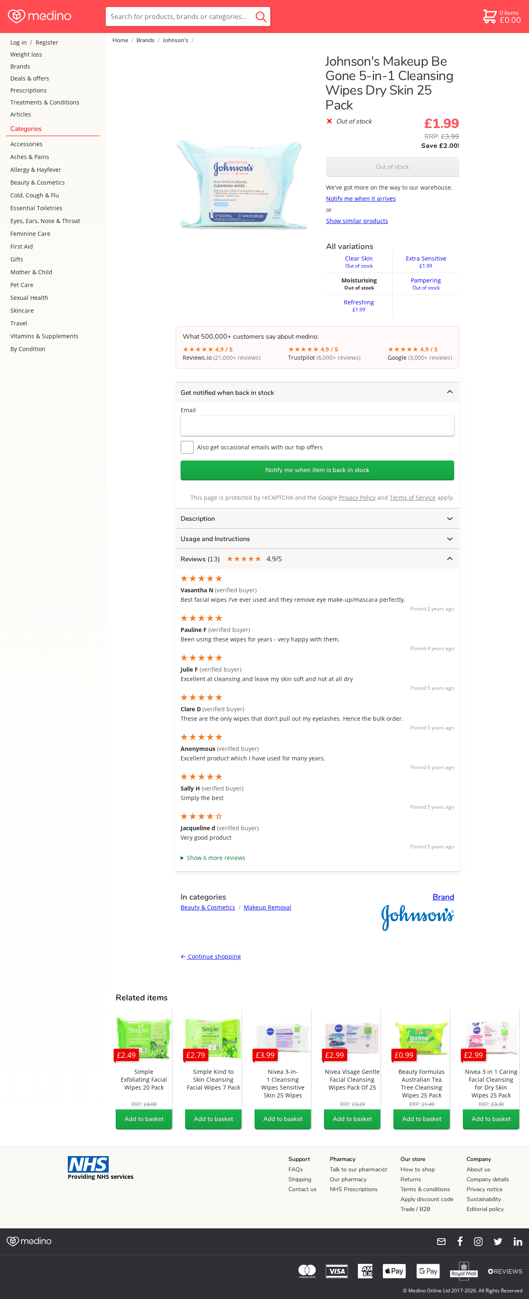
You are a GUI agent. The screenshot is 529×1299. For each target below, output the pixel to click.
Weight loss (26, 54)
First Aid (21, 246)
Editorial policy (485, 1209)
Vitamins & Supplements (44, 336)
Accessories (26, 144)
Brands (20, 66)
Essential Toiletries (36, 208)
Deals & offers (29, 78)
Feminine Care (30, 233)
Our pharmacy (348, 1179)
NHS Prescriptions (354, 1189)
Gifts (16, 259)
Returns (410, 1179)
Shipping (299, 1179)
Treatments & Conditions (44, 102)
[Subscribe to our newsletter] (438, 1241)
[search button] (261, 16)
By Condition (27, 349)
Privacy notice (485, 1189)
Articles (20, 114)
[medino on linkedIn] (514, 1241)
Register (47, 42)
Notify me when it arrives (361, 198)
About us (479, 1169)
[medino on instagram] (474, 1241)
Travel (18, 323)
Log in (18, 42)
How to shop (417, 1169)
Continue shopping (213, 956)
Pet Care (21, 285)
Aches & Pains (29, 157)
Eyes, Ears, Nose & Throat (45, 221)
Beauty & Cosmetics (37, 182)
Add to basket (144, 1119)
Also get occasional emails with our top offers (260, 447)
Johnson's (175, 40)
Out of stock (392, 167)
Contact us (302, 1189)
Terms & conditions (425, 1189)
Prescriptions (28, 90)
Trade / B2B (415, 1209)
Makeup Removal (267, 907)
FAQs (295, 1169)
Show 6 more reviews (216, 858)
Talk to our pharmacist (358, 1169)
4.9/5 (231, 559)
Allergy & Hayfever (35, 169)
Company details (488, 1179)
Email (188, 410)
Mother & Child (31, 272)
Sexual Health (29, 298)
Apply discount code (426, 1199)
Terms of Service (413, 497)
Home (120, 40)
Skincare (22, 310)
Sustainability (484, 1199)
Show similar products (357, 221)
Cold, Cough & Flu (34, 195)
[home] (52, 16)
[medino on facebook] (454, 1241)
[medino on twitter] (494, 1241)
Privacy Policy (357, 497)
